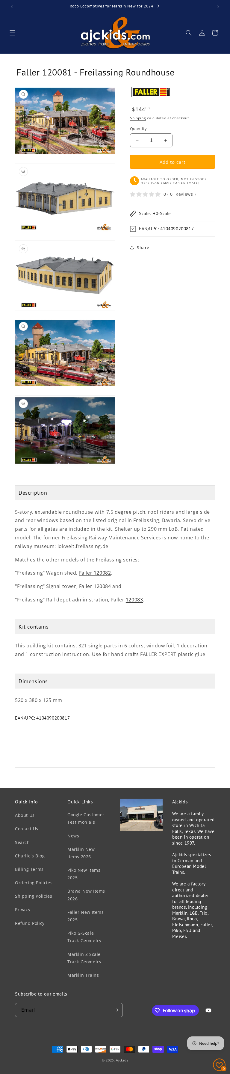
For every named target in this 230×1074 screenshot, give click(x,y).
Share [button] (143, 247)
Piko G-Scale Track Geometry (84, 936)
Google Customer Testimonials (86, 818)
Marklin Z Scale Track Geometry (84, 958)
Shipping (138, 118)
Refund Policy (30, 923)
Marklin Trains (83, 975)
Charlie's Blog (30, 856)
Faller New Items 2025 (85, 915)
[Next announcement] (218, 6)
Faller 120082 (95, 573)
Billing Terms (29, 869)
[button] (12, 32)
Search (22, 842)
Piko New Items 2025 (83, 873)
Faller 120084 (95, 586)
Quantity (138, 128)
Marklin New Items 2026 (81, 852)
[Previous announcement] (11, 6)
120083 (134, 599)
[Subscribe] (115, 1010)
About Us (25, 815)
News (73, 836)
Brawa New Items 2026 (86, 894)
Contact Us (26, 828)
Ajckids (122, 1060)
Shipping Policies (33, 896)
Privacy (22, 909)
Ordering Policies (33, 882)
